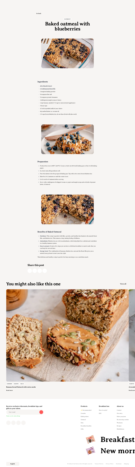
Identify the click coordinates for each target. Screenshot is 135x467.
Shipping (126, 463)
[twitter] (34, 271)
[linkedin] (40, 271)
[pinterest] (18, 423)
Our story (119, 413)
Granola (83, 413)
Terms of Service (99, 463)
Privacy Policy (109, 463)
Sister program (121, 416)
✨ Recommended (86, 410)
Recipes (119, 426)
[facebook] (30, 271)
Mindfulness (120, 429)
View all (123, 284)
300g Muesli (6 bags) (46, 86)
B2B (100, 413)
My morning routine (123, 419)
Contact (119, 410)
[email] (44, 271)
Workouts (119, 423)
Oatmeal (83, 419)
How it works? (103, 410)
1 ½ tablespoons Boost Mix (47, 88)
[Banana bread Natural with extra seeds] (67, 335)
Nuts (82, 423)
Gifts (82, 429)
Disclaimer (119, 463)
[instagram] (13, 423)
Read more (9, 390)
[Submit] (41, 412)
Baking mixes (85, 416)
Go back (38, 13)
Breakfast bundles (86, 426)
